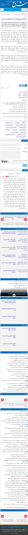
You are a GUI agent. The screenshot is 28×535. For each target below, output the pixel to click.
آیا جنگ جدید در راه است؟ (21, 376)
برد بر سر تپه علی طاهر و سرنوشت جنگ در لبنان (17, 495)
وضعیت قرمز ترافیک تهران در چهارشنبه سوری (17, 111)
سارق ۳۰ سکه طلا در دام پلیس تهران (9, 404)
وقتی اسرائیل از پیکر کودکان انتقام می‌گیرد (18, 430)
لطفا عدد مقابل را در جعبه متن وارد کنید (19, 160)
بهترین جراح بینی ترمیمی (11, 127)
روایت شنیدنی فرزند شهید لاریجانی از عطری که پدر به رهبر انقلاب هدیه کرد (14, 381)
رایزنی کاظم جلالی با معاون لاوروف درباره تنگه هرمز (16, 507)
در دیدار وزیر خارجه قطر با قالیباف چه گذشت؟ (17, 362)
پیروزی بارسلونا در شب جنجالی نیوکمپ (19, 417)
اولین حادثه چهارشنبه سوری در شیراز (19, 106)
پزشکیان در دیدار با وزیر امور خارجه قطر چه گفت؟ (17, 496)
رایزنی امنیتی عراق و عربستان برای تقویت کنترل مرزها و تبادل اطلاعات (15, 504)
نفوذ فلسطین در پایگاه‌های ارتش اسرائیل (18, 424)
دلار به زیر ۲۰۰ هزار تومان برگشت (20, 287)
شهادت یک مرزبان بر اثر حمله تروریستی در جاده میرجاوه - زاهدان (9, 232)
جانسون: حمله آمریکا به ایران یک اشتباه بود (18, 432)
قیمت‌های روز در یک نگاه (22, 279)
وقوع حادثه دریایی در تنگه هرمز (20, 354)
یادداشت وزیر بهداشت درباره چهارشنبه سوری (14, 19)
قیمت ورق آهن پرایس (21, 134)
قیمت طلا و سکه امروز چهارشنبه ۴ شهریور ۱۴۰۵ (17, 283)
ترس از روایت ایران (22, 426)
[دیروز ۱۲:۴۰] (21, 272)
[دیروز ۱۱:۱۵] (21, 318)
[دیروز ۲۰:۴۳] (21, 311)
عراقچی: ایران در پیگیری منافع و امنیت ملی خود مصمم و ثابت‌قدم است (14, 438)
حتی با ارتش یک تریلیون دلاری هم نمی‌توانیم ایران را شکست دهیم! (13, 420)
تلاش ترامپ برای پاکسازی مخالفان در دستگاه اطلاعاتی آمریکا (15, 428)
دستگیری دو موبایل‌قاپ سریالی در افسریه (17, 294)
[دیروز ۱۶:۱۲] (21, 249)
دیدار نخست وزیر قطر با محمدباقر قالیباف (18, 476)
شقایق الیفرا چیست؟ (22, 411)
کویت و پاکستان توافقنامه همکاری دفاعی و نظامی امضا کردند (15, 493)
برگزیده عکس (24, 325)
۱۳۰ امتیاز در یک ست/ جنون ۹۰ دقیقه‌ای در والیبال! (16, 364)
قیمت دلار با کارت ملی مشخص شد (19, 281)
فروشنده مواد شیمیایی (9, 134)
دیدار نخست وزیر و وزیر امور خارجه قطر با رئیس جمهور (9, 329)
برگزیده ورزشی (24, 298)
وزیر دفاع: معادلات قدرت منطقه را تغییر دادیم (17, 472)
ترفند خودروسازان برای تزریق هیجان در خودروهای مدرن (8, 223)
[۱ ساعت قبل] (20, 515)
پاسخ (3, 176)
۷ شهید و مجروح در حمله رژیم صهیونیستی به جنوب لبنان (15, 483)
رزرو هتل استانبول (9, 125)
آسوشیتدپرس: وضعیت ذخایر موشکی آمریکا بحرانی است (15, 458)
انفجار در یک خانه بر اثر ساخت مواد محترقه (18, 109)
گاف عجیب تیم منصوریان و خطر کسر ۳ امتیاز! (17, 365)
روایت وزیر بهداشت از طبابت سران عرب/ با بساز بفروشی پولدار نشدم (14, 114)
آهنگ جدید (7, 130)
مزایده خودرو (23, 132)
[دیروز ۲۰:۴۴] (21, 234)
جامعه (23, 9)
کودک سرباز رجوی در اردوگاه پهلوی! (19, 360)
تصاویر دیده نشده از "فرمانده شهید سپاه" (18, 367)
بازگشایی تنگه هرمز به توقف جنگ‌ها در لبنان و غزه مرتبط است (14, 433)
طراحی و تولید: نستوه (14, 533)
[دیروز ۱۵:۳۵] (21, 257)
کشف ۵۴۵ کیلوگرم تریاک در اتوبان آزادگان (9, 263)
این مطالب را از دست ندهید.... (21, 229)
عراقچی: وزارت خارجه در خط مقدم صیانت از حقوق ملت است (15, 474)
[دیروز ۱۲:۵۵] (21, 265)
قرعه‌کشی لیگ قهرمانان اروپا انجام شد (9, 309)
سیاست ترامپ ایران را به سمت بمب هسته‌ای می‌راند (16, 413)
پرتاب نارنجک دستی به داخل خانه (20, 107)
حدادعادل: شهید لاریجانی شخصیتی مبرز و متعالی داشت (15, 471)
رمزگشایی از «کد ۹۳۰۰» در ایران (20, 373)
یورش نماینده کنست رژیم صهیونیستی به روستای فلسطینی (15, 446)
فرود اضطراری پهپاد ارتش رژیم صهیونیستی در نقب (17, 489)
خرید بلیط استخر (15, 132)
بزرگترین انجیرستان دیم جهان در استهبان (9, 344)
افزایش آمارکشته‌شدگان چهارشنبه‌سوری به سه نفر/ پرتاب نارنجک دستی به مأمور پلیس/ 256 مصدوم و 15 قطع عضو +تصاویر (14, 103)
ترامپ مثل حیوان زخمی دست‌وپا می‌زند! (18, 435)
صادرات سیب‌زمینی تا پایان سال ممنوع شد (9, 271)
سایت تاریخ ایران (9, 122)
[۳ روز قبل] (20, 218)
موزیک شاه (17, 122)
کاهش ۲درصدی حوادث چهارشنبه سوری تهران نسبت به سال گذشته (15, 117)
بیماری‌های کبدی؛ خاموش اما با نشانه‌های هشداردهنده (16, 422)
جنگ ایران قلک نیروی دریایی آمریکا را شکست (17, 454)
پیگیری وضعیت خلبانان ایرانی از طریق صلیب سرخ (9, 240)
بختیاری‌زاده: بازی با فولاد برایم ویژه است (18, 456)
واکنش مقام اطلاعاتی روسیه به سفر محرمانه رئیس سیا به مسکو (14, 389)
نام (26, 144)
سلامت (25, 510)
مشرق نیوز (16, 3)
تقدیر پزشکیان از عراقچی (21, 502)
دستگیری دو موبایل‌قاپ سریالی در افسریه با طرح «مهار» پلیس (9, 255)
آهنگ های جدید (22, 130)
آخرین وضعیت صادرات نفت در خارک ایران (18, 375)
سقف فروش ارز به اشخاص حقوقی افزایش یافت (17, 478)
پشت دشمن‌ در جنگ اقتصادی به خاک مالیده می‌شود (16, 391)
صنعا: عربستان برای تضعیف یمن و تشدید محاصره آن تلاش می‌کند (14, 442)
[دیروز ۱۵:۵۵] (7, 399)
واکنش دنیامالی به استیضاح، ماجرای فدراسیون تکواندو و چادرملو (8, 301)
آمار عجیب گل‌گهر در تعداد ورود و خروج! (9, 317)
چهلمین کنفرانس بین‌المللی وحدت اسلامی (9, 336)
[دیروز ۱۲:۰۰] (21, 345)
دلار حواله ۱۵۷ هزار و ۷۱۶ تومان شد (19, 285)
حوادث (25, 394)
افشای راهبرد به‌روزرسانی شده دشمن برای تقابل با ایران (16, 487)
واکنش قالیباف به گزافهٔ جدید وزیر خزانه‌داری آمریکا (16, 463)
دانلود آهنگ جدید (22, 127)
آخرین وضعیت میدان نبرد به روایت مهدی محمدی (17, 387)
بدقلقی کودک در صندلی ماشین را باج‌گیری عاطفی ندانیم (16, 419)
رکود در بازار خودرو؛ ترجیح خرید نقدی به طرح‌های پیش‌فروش (20, 223)
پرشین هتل (14, 130)
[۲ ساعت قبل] (7, 515)
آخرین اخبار (24, 409)
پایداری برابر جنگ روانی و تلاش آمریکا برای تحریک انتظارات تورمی (14, 498)
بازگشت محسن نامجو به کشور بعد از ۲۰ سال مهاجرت (8, 248)
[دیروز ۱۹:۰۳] (21, 330)
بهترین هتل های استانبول (20, 125)
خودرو (26, 213)
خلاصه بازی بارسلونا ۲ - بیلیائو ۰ (20, 415)
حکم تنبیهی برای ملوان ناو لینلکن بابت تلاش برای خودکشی (15, 485)
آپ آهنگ (24, 122)
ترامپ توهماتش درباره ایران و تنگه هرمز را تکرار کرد (16, 383)
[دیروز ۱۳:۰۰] (21, 338)
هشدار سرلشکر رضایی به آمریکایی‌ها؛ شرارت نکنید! (16, 469)
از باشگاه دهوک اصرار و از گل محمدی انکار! (18, 356)
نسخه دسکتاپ (14, 527)
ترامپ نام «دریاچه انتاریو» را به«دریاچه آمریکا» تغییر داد (16, 448)
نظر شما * (25, 151)
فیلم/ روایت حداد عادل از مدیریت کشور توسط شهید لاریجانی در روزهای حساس (15, 461)
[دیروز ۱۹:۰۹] (21, 241)
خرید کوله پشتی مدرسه (21, 137)
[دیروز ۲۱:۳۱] (21, 303)
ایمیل (25, 148)
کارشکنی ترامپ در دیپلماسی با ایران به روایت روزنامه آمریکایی (14, 440)
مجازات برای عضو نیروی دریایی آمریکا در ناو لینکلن (17, 371)
